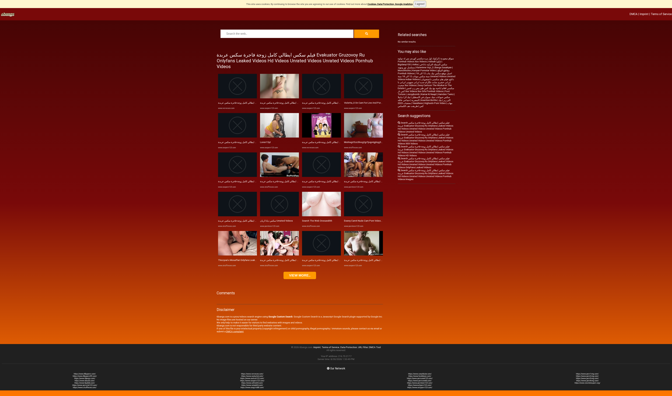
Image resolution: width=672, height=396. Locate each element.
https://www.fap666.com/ (84, 383)
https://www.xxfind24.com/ (252, 383)
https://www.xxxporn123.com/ (252, 381)
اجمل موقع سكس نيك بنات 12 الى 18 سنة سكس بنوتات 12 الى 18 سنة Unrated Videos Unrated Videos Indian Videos (426, 76)
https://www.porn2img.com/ (587, 376)
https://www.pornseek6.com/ (420, 381)
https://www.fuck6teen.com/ (419, 376)
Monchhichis (404, 70)
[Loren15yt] (279, 136)
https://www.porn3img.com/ (587, 378)
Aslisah (432, 61)
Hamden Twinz (446, 94)
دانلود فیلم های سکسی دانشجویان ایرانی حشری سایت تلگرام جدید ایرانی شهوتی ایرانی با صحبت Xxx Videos (426, 82)
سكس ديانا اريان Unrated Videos (276, 220)
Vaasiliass (417, 103)
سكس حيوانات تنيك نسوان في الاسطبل (431, 97)
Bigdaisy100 (404, 64)
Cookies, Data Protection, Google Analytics (390, 4)
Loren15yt (265, 142)
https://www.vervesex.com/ (252, 374)
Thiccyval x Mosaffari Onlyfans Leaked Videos (242, 260)
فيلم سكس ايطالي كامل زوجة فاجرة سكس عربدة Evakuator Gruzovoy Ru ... (255, 102)
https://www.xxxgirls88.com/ (252, 387)
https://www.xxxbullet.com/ (252, 376)
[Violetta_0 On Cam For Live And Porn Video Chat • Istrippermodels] (363, 97)
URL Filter (363, 347)
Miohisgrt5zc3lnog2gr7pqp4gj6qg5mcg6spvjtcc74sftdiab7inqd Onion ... (381, 142)
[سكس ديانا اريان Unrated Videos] (279, 215)
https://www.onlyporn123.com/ (419, 387)
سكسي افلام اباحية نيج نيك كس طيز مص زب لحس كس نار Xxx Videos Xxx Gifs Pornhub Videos (426, 90)
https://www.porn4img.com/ (587, 381)
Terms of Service (661, 14)
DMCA (633, 14)
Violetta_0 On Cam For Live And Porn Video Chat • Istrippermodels (378, 102)
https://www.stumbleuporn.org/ (587, 383)
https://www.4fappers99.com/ (85, 376)
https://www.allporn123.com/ (420, 385)
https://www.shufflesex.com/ (84, 387)
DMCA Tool (375, 347)
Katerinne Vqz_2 (424, 67)
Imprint (644, 14)
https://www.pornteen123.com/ (419, 383)
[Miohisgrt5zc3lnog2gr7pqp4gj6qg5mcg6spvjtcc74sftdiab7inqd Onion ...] (363, 136)
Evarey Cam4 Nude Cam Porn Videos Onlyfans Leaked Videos (376, 220)
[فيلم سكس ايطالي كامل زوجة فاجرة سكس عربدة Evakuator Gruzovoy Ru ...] (237, 97)
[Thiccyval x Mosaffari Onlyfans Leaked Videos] (237, 254)
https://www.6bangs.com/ (84, 378)
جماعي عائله (404, 100)
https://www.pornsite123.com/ (84, 385)
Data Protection (348, 347)
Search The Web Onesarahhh (317, 220)
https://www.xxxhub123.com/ (252, 378)
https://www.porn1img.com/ (587, 374)
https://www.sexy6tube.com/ (420, 374)
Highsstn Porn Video (435, 103)
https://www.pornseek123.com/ (420, 378)
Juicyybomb (413, 94)
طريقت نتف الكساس (408, 106)
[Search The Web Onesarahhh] (321, 215)
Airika (415, 64)
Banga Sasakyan (443, 67)
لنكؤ (439, 61)
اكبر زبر (447, 100)
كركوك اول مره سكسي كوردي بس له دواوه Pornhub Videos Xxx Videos (418, 60)
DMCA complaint (235, 331)
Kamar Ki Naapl (428, 94)
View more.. (299, 275)
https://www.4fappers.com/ (85, 374)
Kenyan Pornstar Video (424, 70)
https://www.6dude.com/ (85, 381)
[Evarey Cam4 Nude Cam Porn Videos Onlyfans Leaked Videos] (363, 215)
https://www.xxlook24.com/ (252, 385)
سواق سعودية (447, 58)
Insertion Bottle (429, 100)
